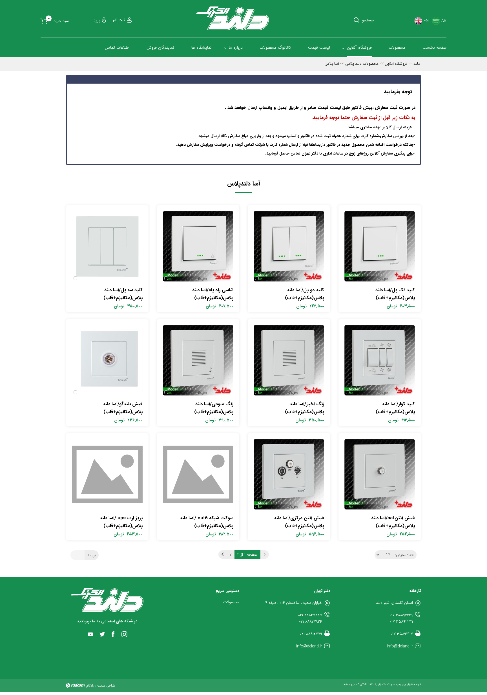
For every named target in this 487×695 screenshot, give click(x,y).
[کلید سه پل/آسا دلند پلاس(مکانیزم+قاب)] (107, 246)
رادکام (90, 685)
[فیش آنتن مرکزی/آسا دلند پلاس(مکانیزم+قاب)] (289, 474)
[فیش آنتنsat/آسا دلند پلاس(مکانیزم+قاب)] (379, 474)
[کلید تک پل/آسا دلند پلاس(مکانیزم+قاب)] (379, 246)
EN (426, 21)
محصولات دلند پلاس (361, 64)
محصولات (231, 602)
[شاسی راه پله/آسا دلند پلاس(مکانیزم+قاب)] (198, 246)
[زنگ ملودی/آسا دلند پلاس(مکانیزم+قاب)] (198, 360)
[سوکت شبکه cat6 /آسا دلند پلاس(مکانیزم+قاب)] (198, 474)
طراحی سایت (106, 685)
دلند (416, 64)
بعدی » (222, 554)
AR (443, 21)
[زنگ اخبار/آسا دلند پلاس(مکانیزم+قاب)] (289, 360)
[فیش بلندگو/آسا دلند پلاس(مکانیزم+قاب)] (107, 360)
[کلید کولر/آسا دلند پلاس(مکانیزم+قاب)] (379, 360)
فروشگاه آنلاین (396, 64)
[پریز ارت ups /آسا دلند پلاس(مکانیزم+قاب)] (107, 474)
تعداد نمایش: (404, 555)
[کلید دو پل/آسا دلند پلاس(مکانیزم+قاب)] (289, 246)
